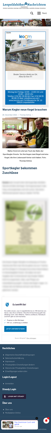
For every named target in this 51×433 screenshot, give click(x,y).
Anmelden (9, 383)
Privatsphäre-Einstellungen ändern (20, 364)
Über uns (9, 409)
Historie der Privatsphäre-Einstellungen (22, 368)
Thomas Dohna (25, 115)
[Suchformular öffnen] (31, 13)
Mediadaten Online (13, 413)
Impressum (10, 361)
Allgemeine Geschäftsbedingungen (20, 355)
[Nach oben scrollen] (46, 428)
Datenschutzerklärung (14, 358)
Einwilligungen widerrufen (16, 371)
